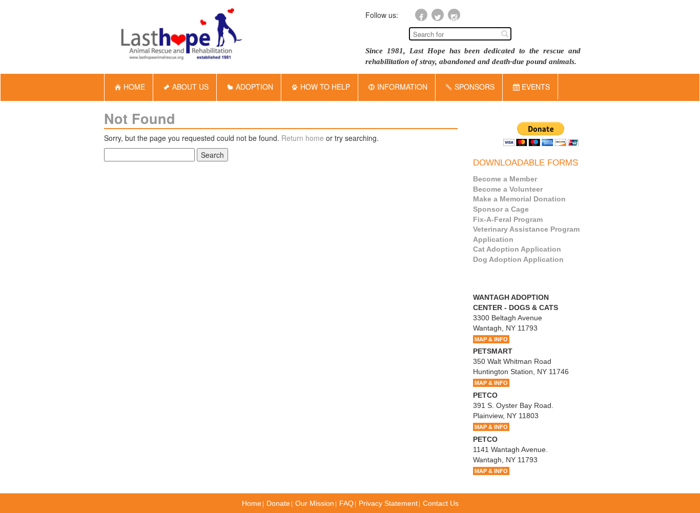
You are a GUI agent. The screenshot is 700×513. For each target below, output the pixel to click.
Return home (302, 138)
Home (251, 503)
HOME (134, 86)
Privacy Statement (388, 503)
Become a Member (505, 179)
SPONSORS (475, 86)
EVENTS (535, 86)
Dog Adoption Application (518, 259)
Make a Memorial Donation (519, 199)
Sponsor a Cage (501, 209)
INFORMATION (402, 86)
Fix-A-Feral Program (508, 219)
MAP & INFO (491, 339)
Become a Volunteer (508, 189)
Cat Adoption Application (517, 249)
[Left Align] (504, 33)
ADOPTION (254, 86)
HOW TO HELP (325, 86)
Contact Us (441, 503)
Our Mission (314, 503)
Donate (278, 503)
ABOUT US (190, 86)
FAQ (346, 503)
